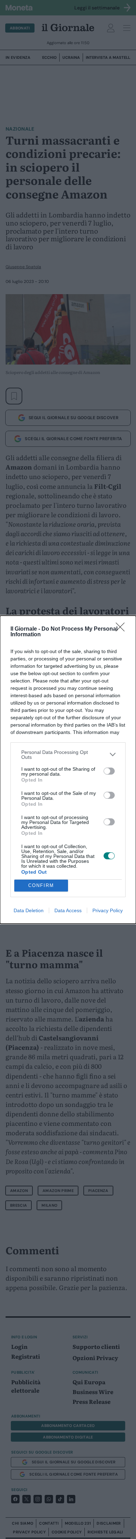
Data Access (68, 910)
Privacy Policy (107, 910)
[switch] (109, 771)
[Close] (122, 629)
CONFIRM (41, 885)
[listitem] (68, 755)
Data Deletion (29, 910)
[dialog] (68, 770)
